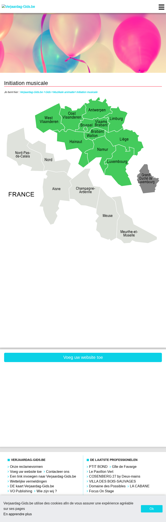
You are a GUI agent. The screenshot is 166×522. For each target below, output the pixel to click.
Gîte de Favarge (124, 466)
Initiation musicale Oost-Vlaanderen (42, 318)
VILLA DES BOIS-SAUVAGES (112, 481)
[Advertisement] (42, 375)
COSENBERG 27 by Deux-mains (114, 476)
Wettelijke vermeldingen (28, 481)
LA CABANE (140, 486)
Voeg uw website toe (83, 357)
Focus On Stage (101, 491)
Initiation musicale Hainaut (123, 274)
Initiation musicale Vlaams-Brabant (123, 318)
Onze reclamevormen (26, 466)
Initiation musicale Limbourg (123, 289)
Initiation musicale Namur (123, 303)
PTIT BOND (98, 466)
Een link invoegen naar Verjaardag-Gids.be (43, 476)
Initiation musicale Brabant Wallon (123, 259)
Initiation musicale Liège (42, 289)
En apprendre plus (17, 514)
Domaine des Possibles (107, 486)
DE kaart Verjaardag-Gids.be (32, 486)
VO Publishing (21, 491)
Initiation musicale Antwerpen (43, 259)
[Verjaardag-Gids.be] (18, 6)
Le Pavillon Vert (101, 471)
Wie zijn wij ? (47, 491)
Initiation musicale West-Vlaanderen (42, 332)
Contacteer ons (57, 471)
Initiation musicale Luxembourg (42, 303)
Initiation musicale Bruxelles (43, 274)
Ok (152, 509)
